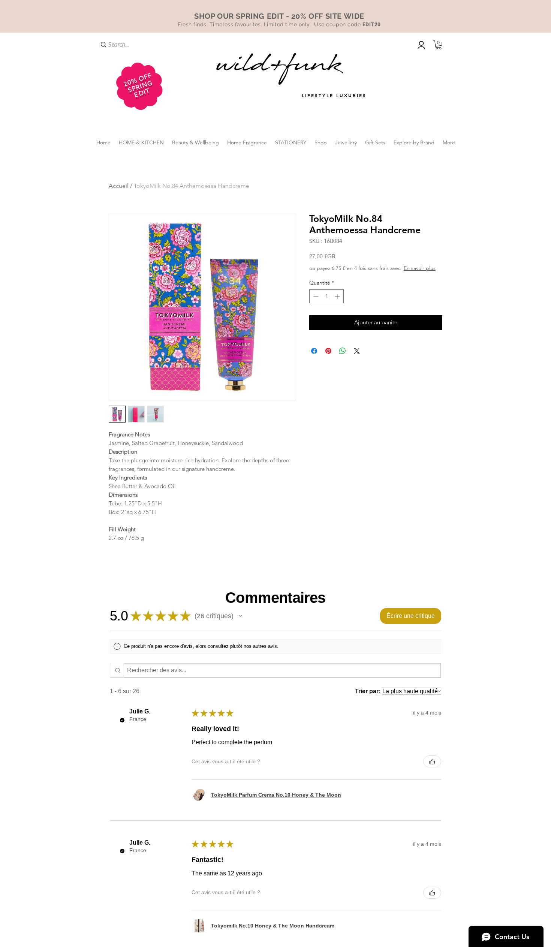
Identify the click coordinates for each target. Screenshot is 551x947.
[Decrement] (315, 296)
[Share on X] (356, 350)
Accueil (119, 185)
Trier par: (367, 691)
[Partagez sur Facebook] (314, 350)
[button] (438, 44)
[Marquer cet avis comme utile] (432, 761)
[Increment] (338, 296)
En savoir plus (420, 268)
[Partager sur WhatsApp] (342, 350)
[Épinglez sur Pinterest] (328, 350)
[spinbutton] (326, 296)
